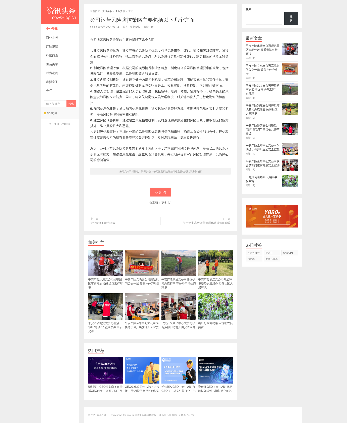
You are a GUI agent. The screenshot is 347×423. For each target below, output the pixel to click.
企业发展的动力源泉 (102, 223)
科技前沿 (52, 55)
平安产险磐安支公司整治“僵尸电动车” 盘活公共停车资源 (105, 327)
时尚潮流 (52, 73)
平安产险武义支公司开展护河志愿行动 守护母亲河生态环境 (178, 283)
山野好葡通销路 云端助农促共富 (215, 325)
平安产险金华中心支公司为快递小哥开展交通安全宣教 (142, 325)
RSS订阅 (52, 113)
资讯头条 (60, 12)
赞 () (162, 192)
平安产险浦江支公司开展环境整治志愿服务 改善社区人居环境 (215, 283)
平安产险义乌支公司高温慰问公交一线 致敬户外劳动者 (142, 281)
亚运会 (269, 252)
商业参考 (52, 37)
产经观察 (52, 46)
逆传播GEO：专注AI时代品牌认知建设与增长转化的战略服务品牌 (215, 391)
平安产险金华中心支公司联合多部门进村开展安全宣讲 (178, 325)
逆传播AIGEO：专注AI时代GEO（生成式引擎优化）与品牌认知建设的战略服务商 (178, 391)
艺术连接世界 (254, 253)
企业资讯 (52, 28)
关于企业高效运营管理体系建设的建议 (207, 223)
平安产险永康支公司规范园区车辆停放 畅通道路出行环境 (105, 283)
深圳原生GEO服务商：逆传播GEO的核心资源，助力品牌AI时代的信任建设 (105, 391)
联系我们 (66, 123)
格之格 (251, 258)
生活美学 (52, 64)
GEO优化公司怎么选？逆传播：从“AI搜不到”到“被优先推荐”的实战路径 (142, 391)
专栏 (49, 90)
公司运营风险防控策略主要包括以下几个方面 (177, 171)
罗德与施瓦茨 (271, 259)
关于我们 (54, 123)
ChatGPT (288, 252)
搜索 (248, 9)
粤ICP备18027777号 (183, 415)
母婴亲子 (52, 82)
